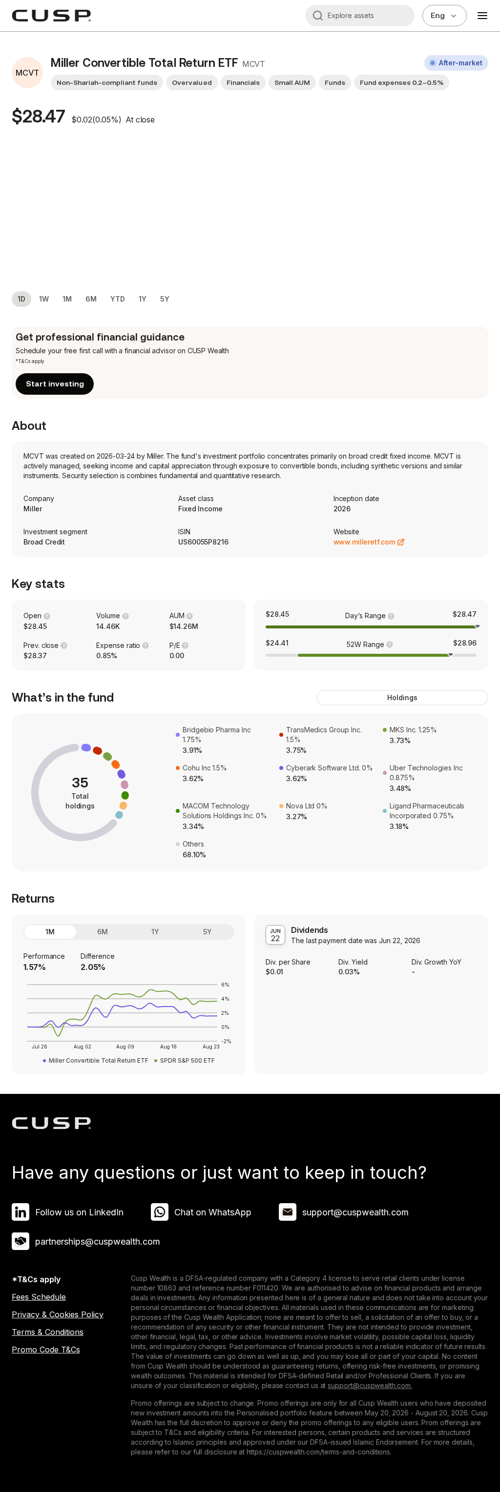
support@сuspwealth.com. (370, 1385)
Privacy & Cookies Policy (58, 1314)
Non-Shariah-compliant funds (107, 82)
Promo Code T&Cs (46, 1349)
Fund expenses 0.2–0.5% (401, 82)
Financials (243, 82)
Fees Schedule (39, 1297)
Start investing (55, 383)
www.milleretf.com (364, 542)
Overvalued (191, 82)
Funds (335, 82)
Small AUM (292, 82)
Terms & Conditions (47, 1332)
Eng (438, 15)
